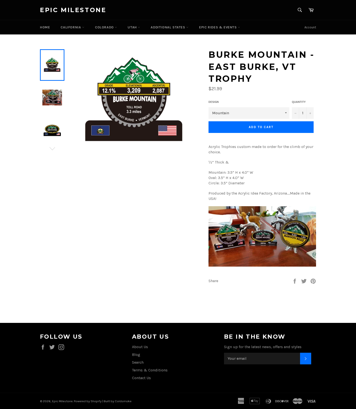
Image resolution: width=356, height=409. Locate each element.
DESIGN (214, 102)
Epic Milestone (73, 10)
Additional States (168, 27)
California (71, 27)
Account (310, 27)
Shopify (96, 401)
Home (45, 27)
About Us (140, 346)
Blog (136, 354)
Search (138, 362)
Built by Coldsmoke (118, 401)
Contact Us (141, 378)
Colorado (105, 27)
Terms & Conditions (150, 370)
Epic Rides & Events (218, 27)
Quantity (299, 102)
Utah (133, 27)
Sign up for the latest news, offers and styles (263, 346)
